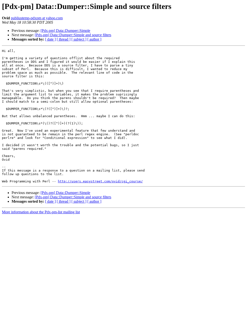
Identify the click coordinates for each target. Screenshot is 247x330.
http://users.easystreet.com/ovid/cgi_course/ (100, 181)
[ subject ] (78, 39)
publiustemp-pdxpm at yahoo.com (37, 18)
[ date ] (50, 39)
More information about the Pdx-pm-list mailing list (41, 212)
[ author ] (94, 39)
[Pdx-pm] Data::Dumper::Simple (65, 31)
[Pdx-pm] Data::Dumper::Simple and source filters (73, 35)
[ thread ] (63, 39)
